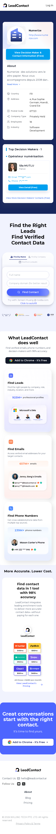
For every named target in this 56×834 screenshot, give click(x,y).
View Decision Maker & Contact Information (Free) (28, 54)
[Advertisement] (29, 16)
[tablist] (28, 259)
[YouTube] (18, 783)
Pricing (28, 802)
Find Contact (30, 292)
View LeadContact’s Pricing (26, 684)
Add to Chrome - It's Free (31, 360)
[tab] (18, 257)
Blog (28, 797)
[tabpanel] (28, 288)
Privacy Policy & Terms (28, 823)
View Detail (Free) (28, 187)
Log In (49, 5)
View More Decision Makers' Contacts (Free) (28, 198)
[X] (23, 783)
